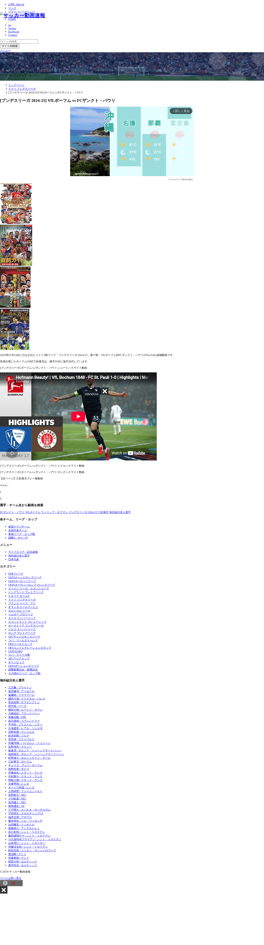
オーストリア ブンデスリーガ (26, 625)
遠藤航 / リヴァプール (21, 694)
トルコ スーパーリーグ (22, 629)
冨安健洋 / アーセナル (21, 691)
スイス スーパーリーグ (22, 618)
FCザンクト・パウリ (12, 512)
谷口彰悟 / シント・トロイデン (26, 831)
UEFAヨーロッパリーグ (22, 581)
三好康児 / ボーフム (20, 761)
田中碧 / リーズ (17, 706)
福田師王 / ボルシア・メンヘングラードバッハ (36, 754)
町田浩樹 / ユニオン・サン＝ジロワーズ (32, 850)
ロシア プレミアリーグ (22, 633)
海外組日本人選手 (120, 512)
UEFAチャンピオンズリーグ (25, 577)
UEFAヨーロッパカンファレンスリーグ (31, 584)
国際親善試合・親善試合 (23, 669)
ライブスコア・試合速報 (23, 551)
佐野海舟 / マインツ (20, 746)
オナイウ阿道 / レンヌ (21, 787)
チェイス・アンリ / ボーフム (25, 765)
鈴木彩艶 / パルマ (18, 735)
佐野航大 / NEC (17, 794)
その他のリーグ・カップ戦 (24, 673)
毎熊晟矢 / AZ (16, 806)
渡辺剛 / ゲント (17, 854)
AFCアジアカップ (18, 658)
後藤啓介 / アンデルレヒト (24, 828)
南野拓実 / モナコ (18, 769)
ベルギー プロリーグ (20, 614)
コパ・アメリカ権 (19, 654)
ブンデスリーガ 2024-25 (82, 512)
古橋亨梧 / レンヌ (18, 783)
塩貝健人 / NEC (17, 802)
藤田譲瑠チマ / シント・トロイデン (29, 835)
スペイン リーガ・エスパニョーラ (28, 588)
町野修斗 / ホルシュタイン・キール (29, 757)
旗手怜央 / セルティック (22, 865)
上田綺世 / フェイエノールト (25, 791)
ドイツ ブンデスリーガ (22, 599)
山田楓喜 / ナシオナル (21, 824)
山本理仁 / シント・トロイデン (26, 843)
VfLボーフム (32, 512)
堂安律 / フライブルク (21, 739)
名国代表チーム (17, 530)
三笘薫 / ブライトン (20, 687)
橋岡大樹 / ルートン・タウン (25, 709)
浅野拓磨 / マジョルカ (21, 731)
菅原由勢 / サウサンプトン (24, 702)
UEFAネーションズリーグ (23, 665)
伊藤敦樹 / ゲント (18, 857)
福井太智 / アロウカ (20, 817)
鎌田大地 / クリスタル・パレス (26, 698)
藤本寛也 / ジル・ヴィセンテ (25, 820)
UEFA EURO (15, 651)
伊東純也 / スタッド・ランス (25, 772)
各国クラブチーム (19, 526)
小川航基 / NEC (17, 798)
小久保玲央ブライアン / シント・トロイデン (34, 839)
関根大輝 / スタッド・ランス (25, 780)
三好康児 (103, 512)
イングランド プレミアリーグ (26, 592)
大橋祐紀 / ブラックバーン (24, 713)
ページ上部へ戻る (10, 878)
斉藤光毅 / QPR (17, 717)
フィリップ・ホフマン (54, 512)
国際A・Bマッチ (18, 537)
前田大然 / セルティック (22, 861)
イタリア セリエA (18, 595)
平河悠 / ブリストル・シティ (25, 724)
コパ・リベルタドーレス (23, 640)
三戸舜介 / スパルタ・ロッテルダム (29, 809)
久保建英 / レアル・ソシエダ (25, 728)
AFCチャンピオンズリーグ (24, 636)
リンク (12, 8)
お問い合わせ (16, 4)
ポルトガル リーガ (19, 610)
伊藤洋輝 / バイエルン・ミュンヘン (29, 743)
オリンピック (16, 662)
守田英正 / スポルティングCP (25, 813)
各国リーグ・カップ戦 (21, 534)
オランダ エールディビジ (23, 607)
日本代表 (13, 559)
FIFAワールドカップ (20, 644)
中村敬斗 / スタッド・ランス (25, 776)
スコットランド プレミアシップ (27, 621)
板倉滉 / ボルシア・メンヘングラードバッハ (34, 750)
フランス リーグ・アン (22, 603)
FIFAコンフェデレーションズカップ (29, 647)
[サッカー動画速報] (22, 15)
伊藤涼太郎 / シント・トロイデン (28, 846)
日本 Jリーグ (15, 573)
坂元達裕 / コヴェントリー (24, 720)
